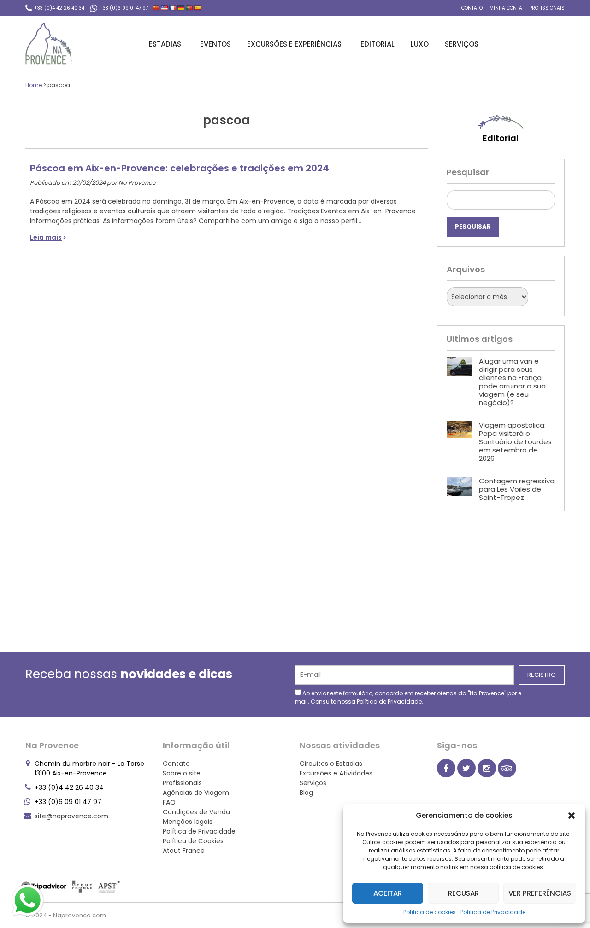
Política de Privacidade (492, 912)
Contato (472, 8)
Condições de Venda (196, 811)
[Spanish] (197, 8)
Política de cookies (429, 912)
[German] (181, 8)
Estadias (165, 44)
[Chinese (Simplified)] (156, 8)
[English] (164, 8)
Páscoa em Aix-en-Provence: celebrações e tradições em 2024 (179, 168)
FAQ (169, 802)
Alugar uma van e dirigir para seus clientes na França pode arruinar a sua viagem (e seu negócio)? (512, 381)
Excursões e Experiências (294, 44)
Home (33, 85)
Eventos (215, 44)
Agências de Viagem (196, 792)
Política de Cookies (193, 841)
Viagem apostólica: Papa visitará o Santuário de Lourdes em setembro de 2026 (515, 441)
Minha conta (506, 8)
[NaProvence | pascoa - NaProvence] (48, 44)
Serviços (461, 44)
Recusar (463, 893)
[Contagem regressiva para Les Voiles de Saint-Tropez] (459, 489)
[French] (173, 8)
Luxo (420, 44)
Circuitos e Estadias (331, 763)
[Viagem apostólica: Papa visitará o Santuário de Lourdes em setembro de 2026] (459, 442)
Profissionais (547, 8)
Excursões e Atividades (336, 773)
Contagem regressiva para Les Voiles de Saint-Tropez (517, 489)
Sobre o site (182, 773)
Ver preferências (539, 893)
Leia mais (46, 237)
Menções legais (187, 821)
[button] (571, 815)
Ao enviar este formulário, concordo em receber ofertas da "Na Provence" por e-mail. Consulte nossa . (410, 697)
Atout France (184, 850)
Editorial (377, 44)
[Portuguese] (189, 8)
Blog (306, 792)
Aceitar (387, 893)
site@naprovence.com (71, 816)
